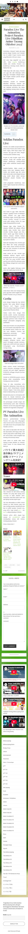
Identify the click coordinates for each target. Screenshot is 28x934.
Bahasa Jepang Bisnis (8, 744)
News (4, 834)
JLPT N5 (5, 784)
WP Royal (17, 931)
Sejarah (5, 848)
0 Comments (21, 571)
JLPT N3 (5, 776)
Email (5, 596)
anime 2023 (12, 565)
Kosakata (5, 794)
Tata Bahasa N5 (7, 870)
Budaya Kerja (6, 748)
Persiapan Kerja (7, 845)
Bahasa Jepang (7, 741)
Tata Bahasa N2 (7, 859)
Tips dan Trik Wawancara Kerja (11, 873)
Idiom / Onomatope (8, 762)
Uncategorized (7, 880)
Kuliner (5, 802)
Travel (5, 877)
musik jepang (7, 567)
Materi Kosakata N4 (8, 827)
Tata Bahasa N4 (7, 866)
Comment (6, 621)
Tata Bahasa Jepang (8, 852)
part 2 (5, 512)
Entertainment (14, 27)
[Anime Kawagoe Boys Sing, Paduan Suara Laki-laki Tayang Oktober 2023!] (7, 549)
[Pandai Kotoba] (7, 19)
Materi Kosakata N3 (8, 823)
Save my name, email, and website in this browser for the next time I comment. (13, 616)
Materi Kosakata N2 (8, 819)
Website (5, 604)
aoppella (14, 62)
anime (5, 495)
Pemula (5, 841)
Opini (4, 837)
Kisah (4, 791)
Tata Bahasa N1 (7, 855)
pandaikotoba (16, 517)
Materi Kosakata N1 (8, 816)
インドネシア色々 (7, 888)
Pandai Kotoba (14, 9)
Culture (5, 751)
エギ (6, 570)
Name (5, 589)
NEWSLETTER (14, 924)
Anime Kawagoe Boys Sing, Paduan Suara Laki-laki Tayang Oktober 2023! (7, 556)
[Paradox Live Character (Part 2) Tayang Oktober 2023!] (7, 533)
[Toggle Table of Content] (13, 134)
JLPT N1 (5, 769)
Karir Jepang (6, 787)
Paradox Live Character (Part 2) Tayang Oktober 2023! (7, 538)
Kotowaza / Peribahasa (9, 798)
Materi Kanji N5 (7, 812)
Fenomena (6, 758)
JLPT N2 (5, 773)
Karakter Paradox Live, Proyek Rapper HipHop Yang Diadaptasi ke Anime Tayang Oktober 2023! (17, 540)
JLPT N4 (5, 780)
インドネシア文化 (7, 884)
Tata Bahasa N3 (7, 863)
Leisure (5, 805)
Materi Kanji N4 (7, 809)
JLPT (4, 766)
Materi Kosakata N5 (8, 830)
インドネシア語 (7, 891)
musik (18, 565)
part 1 (20, 510)
